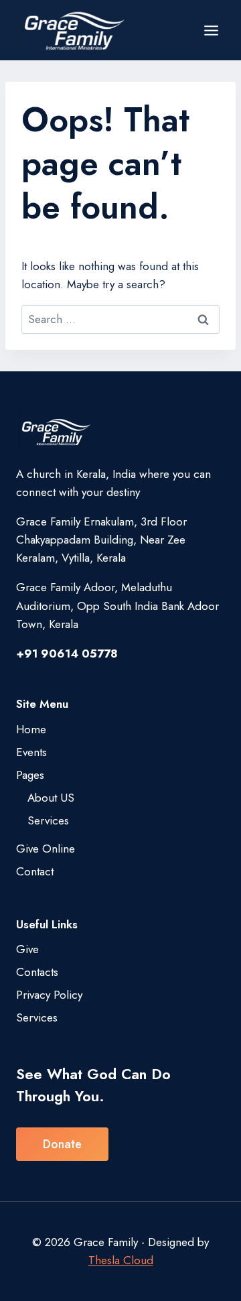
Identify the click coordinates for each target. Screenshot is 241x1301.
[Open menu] (211, 30)
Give (27, 949)
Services (48, 820)
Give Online (45, 849)
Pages (30, 775)
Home (31, 729)
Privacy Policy (49, 995)
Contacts (37, 972)
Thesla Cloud (120, 1260)
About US (50, 798)
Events (31, 752)
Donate (62, 1144)
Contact (35, 871)
